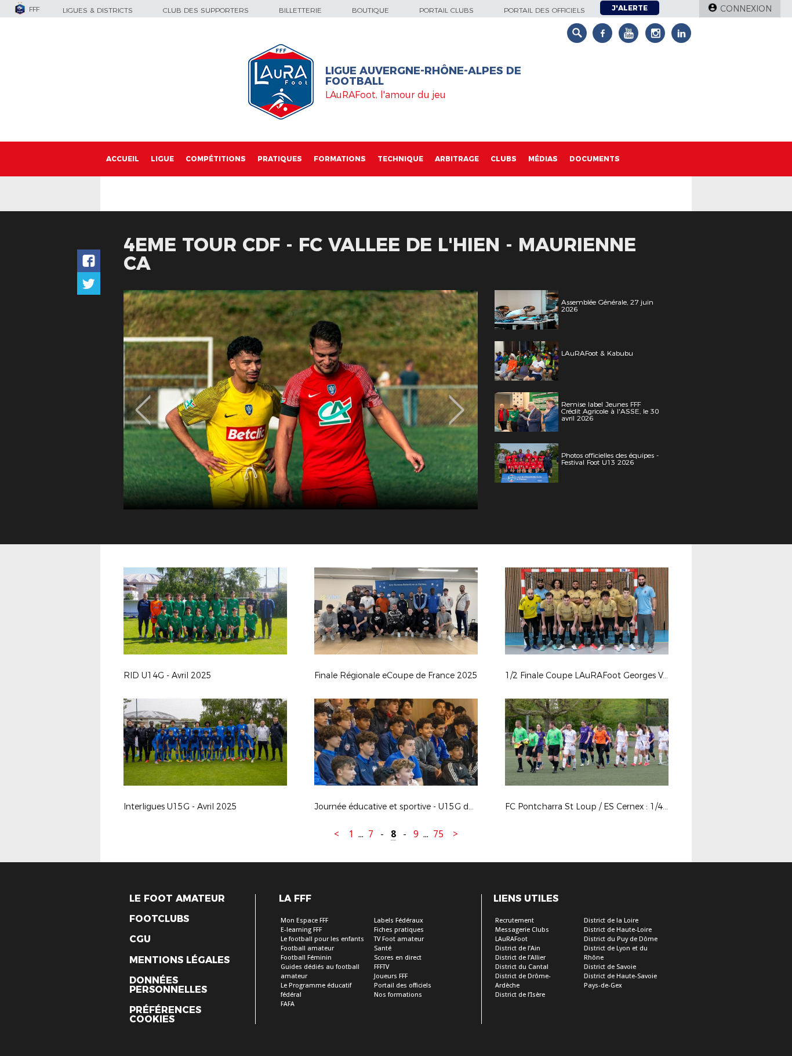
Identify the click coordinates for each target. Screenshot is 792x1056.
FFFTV (381, 967)
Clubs (504, 158)
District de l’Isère (520, 995)
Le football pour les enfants (322, 939)
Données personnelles (168, 985)
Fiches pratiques (399, 930)
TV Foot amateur (399, 939)
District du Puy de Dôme (620, 939)
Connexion (746, 8)
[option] (300, 399)
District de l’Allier (520, 957)
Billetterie (300, 10)
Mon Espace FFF (304, 920)
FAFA (288, 1004)
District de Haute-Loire (618, 930)
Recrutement (514, 920)
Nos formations (398, 995)
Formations (340, 158)
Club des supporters (206, 10)
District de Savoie (610, 967)
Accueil (122, 158)
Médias (543, 158)
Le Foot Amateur (177, 898)
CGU (140, 939)
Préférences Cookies (165, 1015)
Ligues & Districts (98, 10)
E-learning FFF (301, 930)
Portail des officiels (544, 10)
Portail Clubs (446, 10)
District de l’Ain (517, 948)
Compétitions (216, 158)
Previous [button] (143, 401)
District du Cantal (521, 967)
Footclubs (159, 919)
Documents (594, 158)
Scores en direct (398, 957)
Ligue (162, 158)
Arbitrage (457, 158)
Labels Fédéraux (398, 920)
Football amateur (307, 948)
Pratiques (279, 158)
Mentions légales (179, 960)
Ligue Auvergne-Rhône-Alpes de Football (423, 76)
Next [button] (456, 401)
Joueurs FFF (391, 976)
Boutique (370, 10)
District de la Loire (611, 920)
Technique (400, 158)
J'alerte (630, 7)
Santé (382, 948)
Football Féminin (306, 957)
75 (438, 834)
